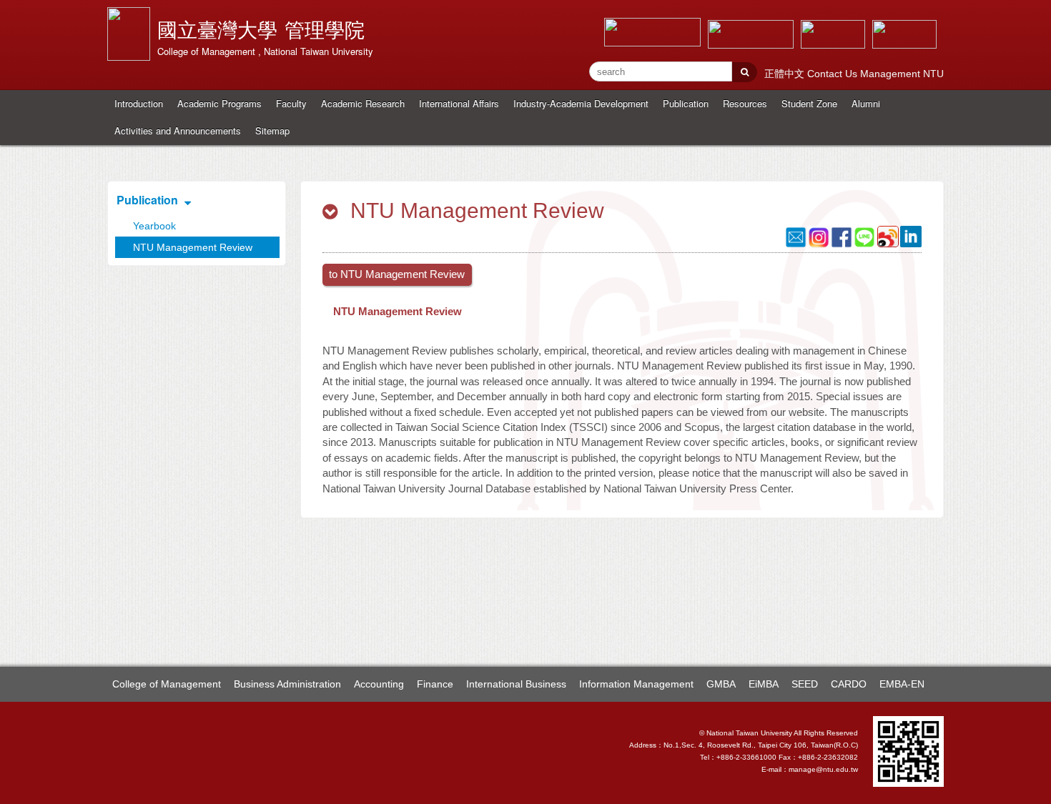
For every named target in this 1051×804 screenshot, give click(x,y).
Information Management (636, 684)
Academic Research (363, 103)
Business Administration (287, 684)
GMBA (721, 684)
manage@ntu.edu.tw (823, 769)
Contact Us (833, 73)
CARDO (849, 684)
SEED (804, 684)
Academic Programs (219, 103)
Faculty (291, 103)
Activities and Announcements (177, 130)
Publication (686, 103)
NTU (933, 73)
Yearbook (154, 226)
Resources (745, 103)
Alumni (866, 103)
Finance (435, 684)
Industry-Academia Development (580, 103)
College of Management (166, 684)
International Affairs (459, 103)
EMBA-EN (901, 684)
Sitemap (272, 130)
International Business (516, 684)
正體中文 (785, 73)
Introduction (138, 103)
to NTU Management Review (397, 274)
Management (891, 73)
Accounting (379, 684)
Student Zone (809, 103)
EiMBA (764, 684)
